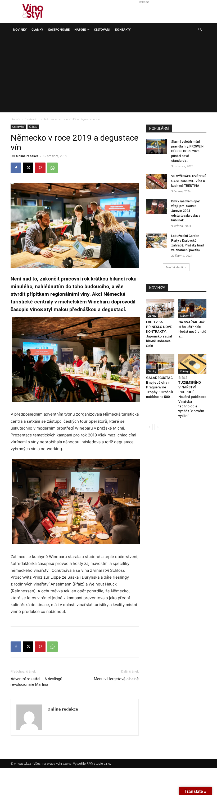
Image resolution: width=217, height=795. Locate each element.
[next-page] (158, 427)
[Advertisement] (108, 75)
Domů (15, 119)
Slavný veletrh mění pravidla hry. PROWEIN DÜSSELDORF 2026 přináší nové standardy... (187, 151)
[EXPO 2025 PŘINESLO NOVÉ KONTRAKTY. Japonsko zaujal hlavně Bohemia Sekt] (160, 308)
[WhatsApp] (52, 168)
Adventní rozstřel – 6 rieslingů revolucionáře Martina (36, 682)
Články (37, 29)
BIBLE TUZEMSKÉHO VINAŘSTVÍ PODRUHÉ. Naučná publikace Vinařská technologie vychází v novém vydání (192, 397)
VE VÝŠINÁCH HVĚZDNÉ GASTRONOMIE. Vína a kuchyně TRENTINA (188, 181)
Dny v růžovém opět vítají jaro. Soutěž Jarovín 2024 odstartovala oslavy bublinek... (185, 210)
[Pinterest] (40, 168)
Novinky (20, 29)
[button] (200, 29)
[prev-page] (149, 427)
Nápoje (80, 29)
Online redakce (27, 156)
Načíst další (174, 267)
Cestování (102, 29)
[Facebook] (16, 168)
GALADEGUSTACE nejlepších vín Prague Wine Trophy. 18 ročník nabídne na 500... (159, 387)
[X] (28, 168)
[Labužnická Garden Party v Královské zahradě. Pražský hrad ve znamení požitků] (156, 241)
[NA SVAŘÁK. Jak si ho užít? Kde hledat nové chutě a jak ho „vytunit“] (192, 308)
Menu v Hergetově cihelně (116, 679)
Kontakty (123, 29)
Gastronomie (59, 29)
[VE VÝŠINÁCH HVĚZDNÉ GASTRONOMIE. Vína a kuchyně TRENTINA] (156, 181)
